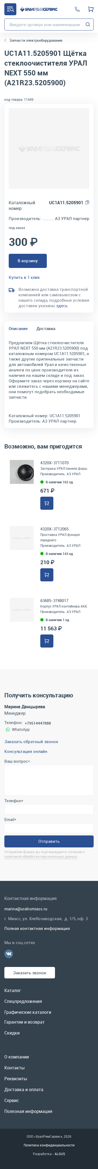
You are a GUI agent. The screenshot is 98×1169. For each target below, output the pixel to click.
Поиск (88, 24)
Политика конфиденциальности (49, 1145)
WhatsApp (21, 729)
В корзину (28, 260)
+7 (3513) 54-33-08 (77, 9)
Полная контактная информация (37, 928)
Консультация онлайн (25, 751)
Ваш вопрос (17, 761)
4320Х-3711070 (54, 462)
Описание (18, 328)
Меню (10, 9)
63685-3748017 (54, 600)
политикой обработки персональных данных (40, 856)
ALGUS (60, 1154)
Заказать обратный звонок (31, 741)
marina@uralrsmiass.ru (25, 908)
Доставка (45, 328)
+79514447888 (38, 723)
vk (8, 954)
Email (10, 819)
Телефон (13, 800)
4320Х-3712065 (54, 529)
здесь (62, 305)
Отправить (49, 841)
